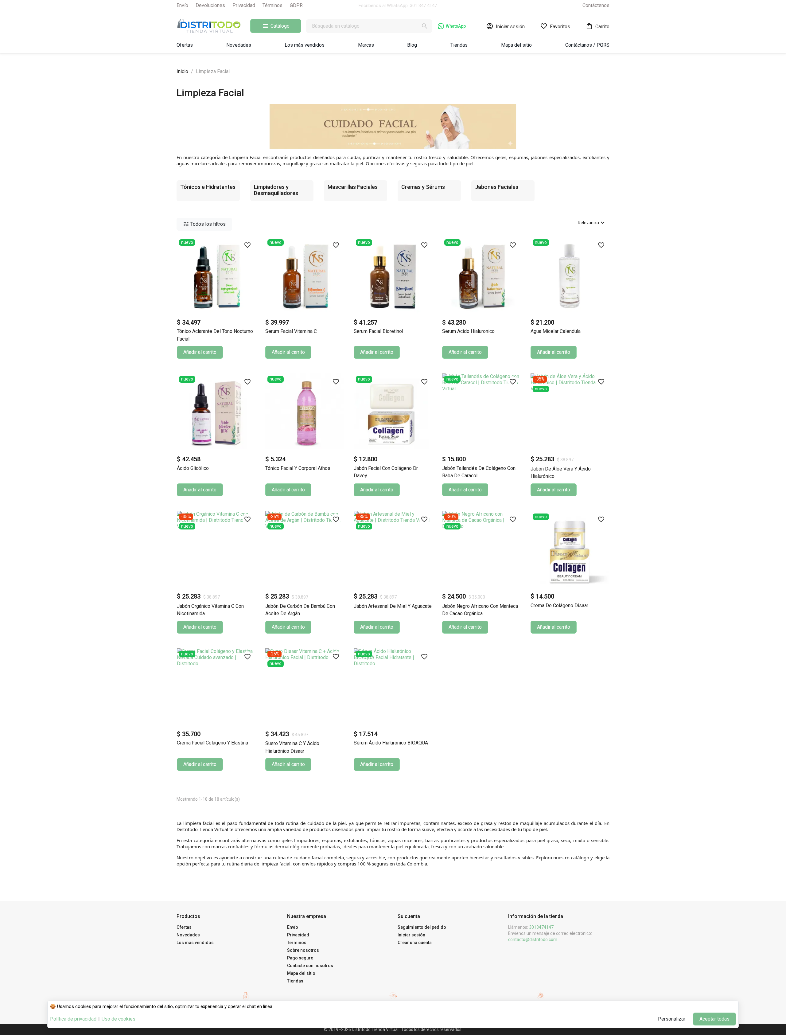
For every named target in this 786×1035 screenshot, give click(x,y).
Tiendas (295, 980)
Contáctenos (595, 5)
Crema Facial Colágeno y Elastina (212, 743)
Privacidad (243, 5)
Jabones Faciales (496, 187)
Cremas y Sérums (423, 187)
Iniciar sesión (411, 934)
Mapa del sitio (301, 973)
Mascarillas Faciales (353, 187)
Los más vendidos (195, 942)
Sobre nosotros (303, 950)
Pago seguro (300, 957)
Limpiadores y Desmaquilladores (276, 190)
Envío (182, 5)
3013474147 (541, 927)
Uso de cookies (118, 1019)
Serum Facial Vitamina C (291, 331)
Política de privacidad (73, 1019)
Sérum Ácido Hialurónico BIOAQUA (391, 743)
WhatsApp (456, 26)
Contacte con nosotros (310, 965)
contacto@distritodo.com (532, 939)
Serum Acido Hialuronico (468, 331)
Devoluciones (210, 5)
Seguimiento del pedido (422, 927)
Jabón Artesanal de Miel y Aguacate (393, 606)
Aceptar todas (714, 1019)
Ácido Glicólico (193, 468)
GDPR (296, 5)
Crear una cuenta (415, 942)
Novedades (188, 934)
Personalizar (671, 1019)
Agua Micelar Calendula (556, 331)
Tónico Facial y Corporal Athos (297, 468)
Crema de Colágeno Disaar (559, 605)
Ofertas (184, 927)
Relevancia (592, 222)
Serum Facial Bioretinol (378, 331)
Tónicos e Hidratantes (207, 187)
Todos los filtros (204, 224)
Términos (272, 5)
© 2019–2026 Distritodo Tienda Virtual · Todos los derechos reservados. (393, 1029)
